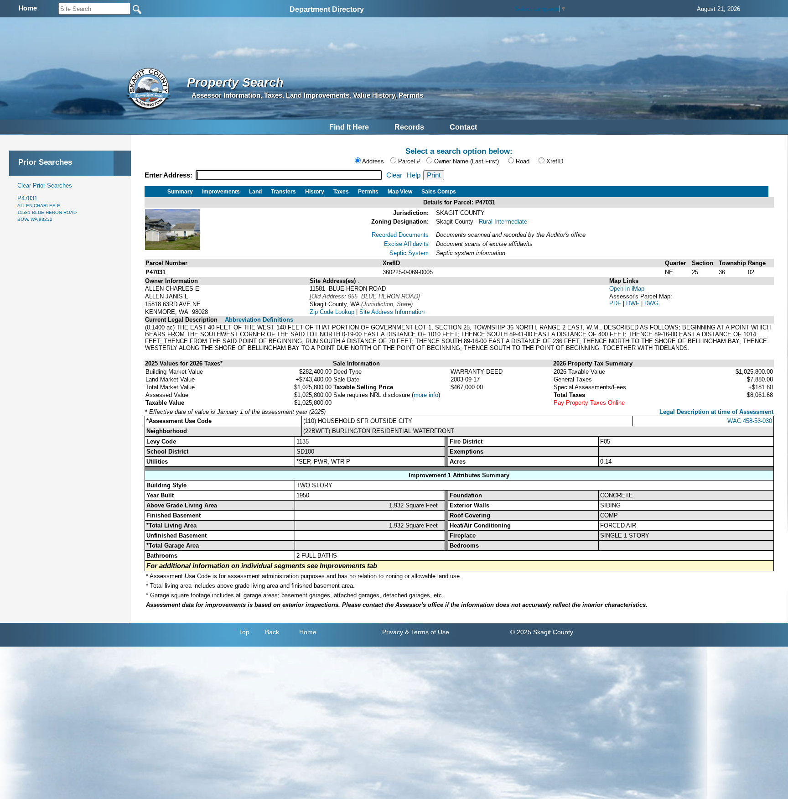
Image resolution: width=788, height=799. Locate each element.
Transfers (283, 191)
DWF (633, 303)
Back (272, 632)
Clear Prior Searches (44, 185)
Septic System (409, 253)
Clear (394, 175)
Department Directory (327, 9)
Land (255, 191)
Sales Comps (438, 191)
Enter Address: (169, 175)
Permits (368, 191)
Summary (180, 191)
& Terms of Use (427, 632)
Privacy (392, 632)
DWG (651, 303)
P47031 (47, 208)
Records (409, 127)
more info (426, 395)
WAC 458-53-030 (749, 421)
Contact (463, 127)
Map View (400, 191)
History (314, 191)
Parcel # (409, 161)
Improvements (221, 191)
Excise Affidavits (406, 243)
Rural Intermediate (503, 221)
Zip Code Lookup (332, 311)
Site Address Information (392, 311)
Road (522, 161)
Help (413, 175)
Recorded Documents (400, 234)
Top (244, 632)
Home (307, 632)
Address (373, 161)
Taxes (341, 191)
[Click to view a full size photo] (172, 248)
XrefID (554, 161)
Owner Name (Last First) (466, 161)
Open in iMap (626, 288)
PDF (616, 303)
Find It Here (349, 127)
